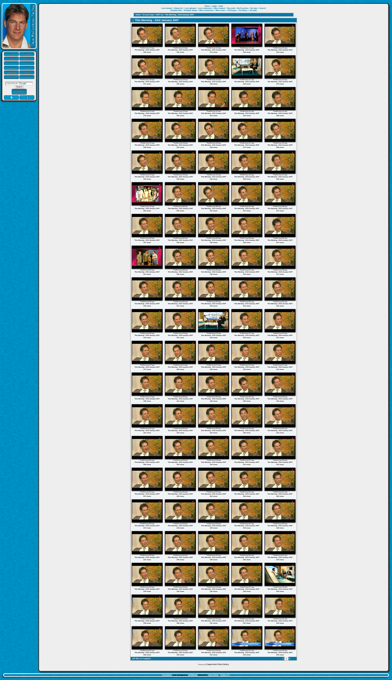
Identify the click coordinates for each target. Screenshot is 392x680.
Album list (178, 8)
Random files (176, 10)
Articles (27, 54)
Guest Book (213, 675)
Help (221, 6)
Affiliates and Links (19, 91)
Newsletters (11, 72)
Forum (27, 58)
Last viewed (166, 8)
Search (263, 8)
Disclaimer (167, 675)
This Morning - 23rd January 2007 (179, 15)
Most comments (206, 10)
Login (214, 6)
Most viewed (219, 8)
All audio (253, 10)
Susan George (27, 77)
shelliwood (192, 675)
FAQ (27, 68)
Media (11, 58)
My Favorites (243, 8)
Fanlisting (11, 68)
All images (232, 10)
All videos (243, 10)
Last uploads (190, 8)
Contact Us (225, 675)
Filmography (11, 63)
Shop (27, 72)
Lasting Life (11, 77)
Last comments (205, 8)
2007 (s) (159, 15)
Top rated (231, 8)
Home (11, 54)
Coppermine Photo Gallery (217, 664)
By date (254, 8)
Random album (190, 10)
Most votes (220, 10)
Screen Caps (148, 15)
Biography (27, 63)
